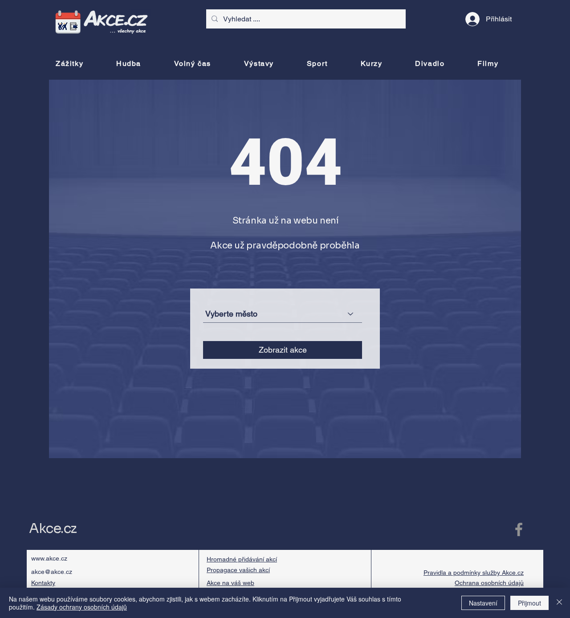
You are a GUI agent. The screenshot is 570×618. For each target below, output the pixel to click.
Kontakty (43, 582)
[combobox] (282, 314)
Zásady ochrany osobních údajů (82, 606)
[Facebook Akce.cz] (519, 529)
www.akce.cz (49, 558)
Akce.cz (53, 528)
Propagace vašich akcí (238, 569)
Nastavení (483, 602)
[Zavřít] (559, 603)
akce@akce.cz (51, 571)
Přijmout (529, 602)
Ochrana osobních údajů (489, 582)
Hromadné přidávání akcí (242, 559)
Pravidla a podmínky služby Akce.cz (473, 572)
